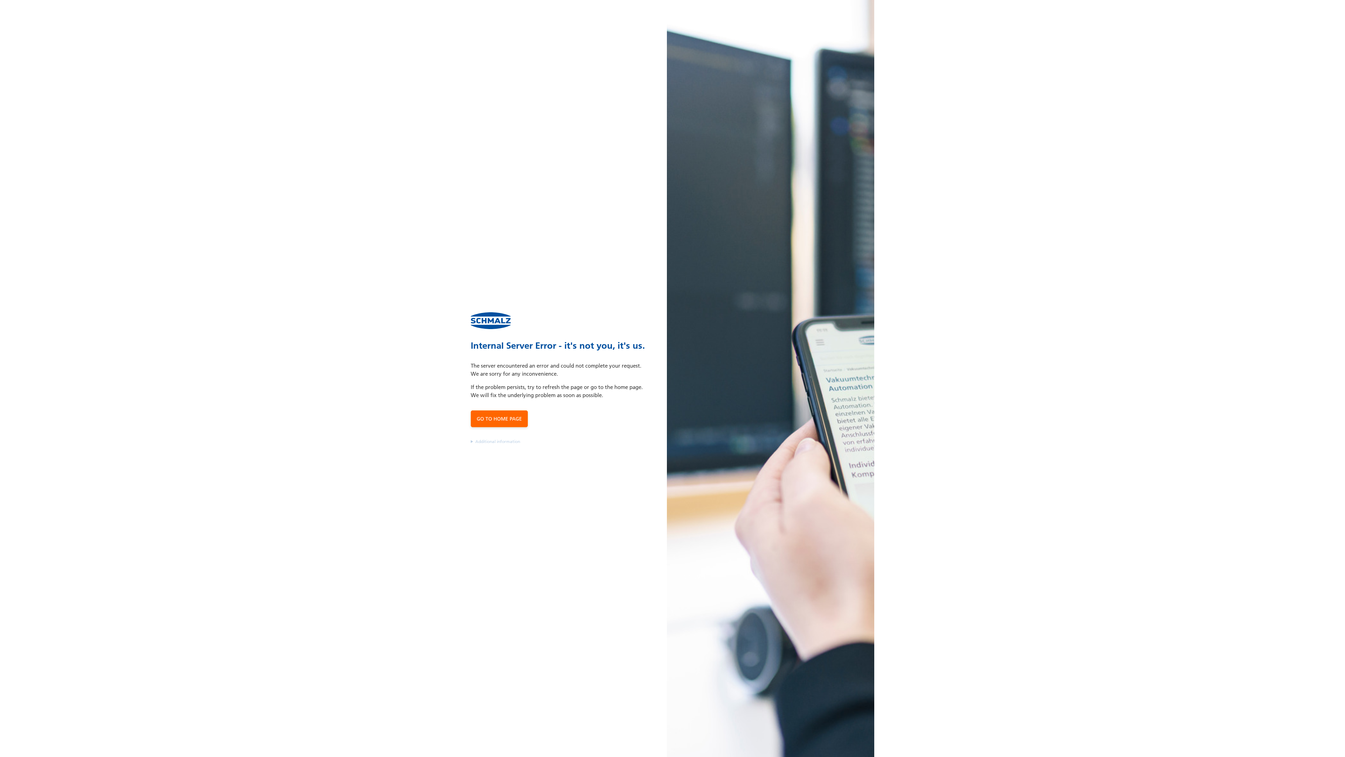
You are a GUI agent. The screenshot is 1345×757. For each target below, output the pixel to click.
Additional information (497, 441)
